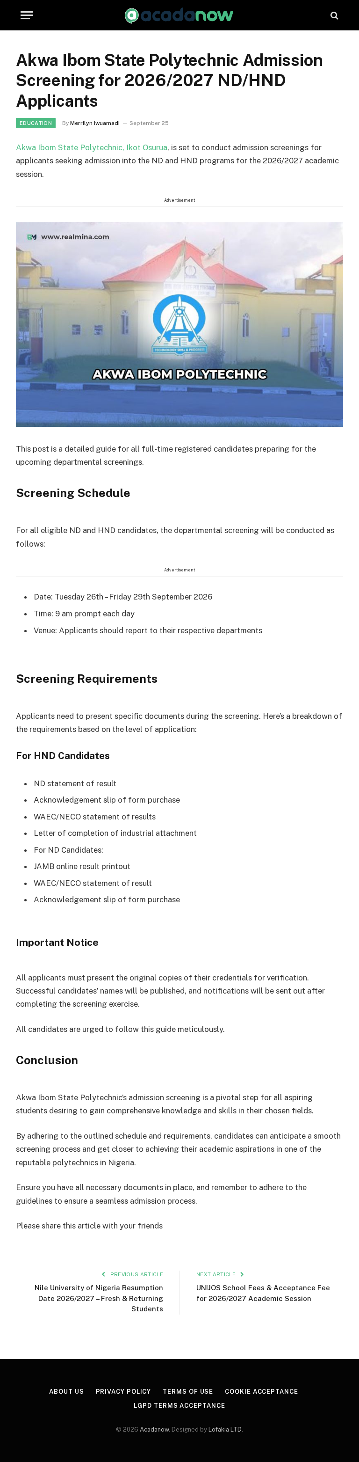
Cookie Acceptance (261, 1391)
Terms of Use (188, 1391)
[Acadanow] (179, 15)
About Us (66, 1391)
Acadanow (154, 1429)
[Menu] (27, 15)
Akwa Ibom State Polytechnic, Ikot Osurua (91, 147)
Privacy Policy (123, 1391)
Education (36, 123)
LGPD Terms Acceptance (179, 1405)
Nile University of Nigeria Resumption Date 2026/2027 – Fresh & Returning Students (99, 1298)
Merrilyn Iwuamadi (95, 123)
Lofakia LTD (225, 1429)
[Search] (333, 15)
